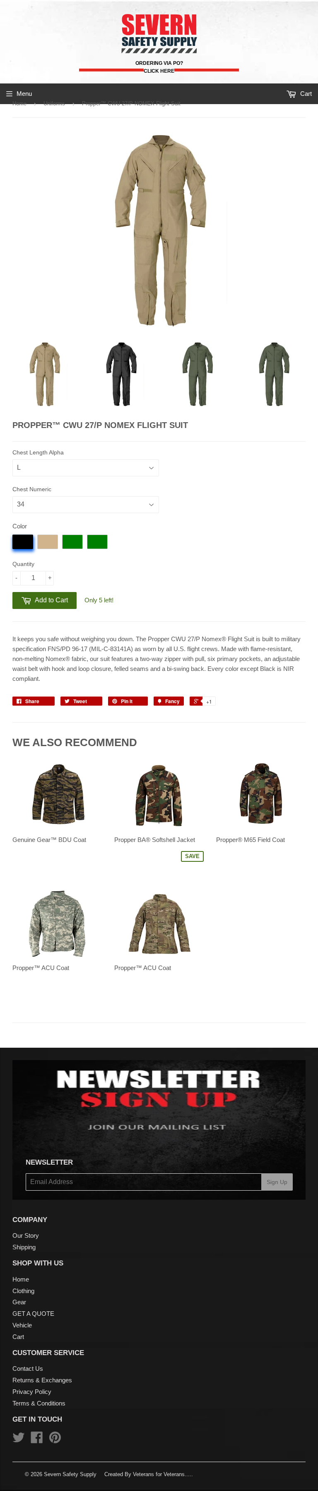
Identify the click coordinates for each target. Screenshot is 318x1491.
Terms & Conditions (38, 1403)
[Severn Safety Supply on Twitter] (18, 1439)
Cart (18, 1336)
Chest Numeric (31, 489)
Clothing (23, 1290)
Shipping (24, 1247)
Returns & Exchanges (42, 1380)
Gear (19, 1302)
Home (19, 103)
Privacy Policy (31, 1391)
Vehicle (22, 1325)
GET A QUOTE (33, 1313)
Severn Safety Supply (70, 1474)
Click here (159, 71)
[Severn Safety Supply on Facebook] (37, 1439)
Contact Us (27, 1368)
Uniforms (54, 103)
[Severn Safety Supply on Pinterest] (55, 1439)
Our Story (25, 1235)
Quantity (23, 564)
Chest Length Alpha (38, 452)
